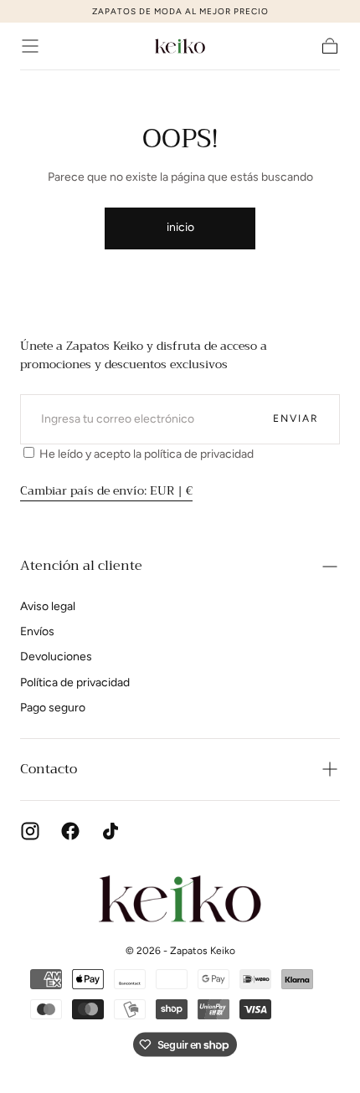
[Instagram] (30, 831)
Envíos (37, 631)
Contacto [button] (48, 769)
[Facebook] (70, 831)
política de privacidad (199, 454)
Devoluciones (56, 656)
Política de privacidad (75, 682)
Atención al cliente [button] (81, 565)
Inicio (180, 227)
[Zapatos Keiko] (179, 899)
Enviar (296, 418)
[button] (30, 46)
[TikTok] (110, 831)
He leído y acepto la (145, 454)
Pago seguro (52, 707)
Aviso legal (47, 606)
